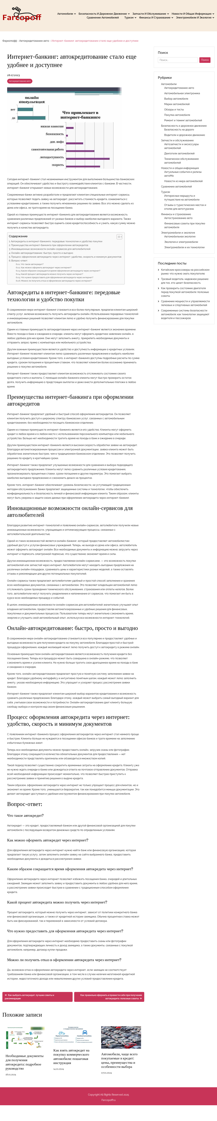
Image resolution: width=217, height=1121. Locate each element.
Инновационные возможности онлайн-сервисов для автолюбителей (50, 249)
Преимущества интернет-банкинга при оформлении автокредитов (49, 245)
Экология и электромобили (181, 241)
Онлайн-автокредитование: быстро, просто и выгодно (42, 253)
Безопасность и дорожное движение (103, 13)
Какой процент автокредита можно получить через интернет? (52, 274)
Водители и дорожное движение (184, 135)
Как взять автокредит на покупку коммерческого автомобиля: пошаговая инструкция (71, 1056)
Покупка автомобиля (177, 114)
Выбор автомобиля (176, 98)
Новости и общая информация (191, 13)
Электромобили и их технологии (184, 247)
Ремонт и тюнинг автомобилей (183, 120)
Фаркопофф (9, 40)
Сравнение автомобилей (103, 17)
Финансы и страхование (154, 17)
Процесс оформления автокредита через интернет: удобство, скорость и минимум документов (66, 256)
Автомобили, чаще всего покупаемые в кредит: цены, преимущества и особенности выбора (119, 1060)
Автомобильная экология (179, 236)
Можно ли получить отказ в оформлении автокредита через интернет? (56, 281)
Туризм (129, 17)
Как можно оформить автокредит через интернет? (46, 267)
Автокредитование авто (34, 40)
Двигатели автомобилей (179, 153)
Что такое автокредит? (32, 264)
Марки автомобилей (177, 104)
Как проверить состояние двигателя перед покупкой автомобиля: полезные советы (185, 292)
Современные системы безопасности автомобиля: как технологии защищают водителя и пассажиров (185, 314)
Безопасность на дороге (179, 129)
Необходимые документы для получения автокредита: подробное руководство (25, 1062)
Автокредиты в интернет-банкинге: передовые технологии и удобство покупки (56, 241)
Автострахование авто (178, 218)
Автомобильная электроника (182, 93)
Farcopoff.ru (109, 1100)
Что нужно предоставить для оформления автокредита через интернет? (57, 277)
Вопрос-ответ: (19, 260)
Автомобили (65, 13)
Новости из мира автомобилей (183, 181)
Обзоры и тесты (174, 109)
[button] (117, 236)
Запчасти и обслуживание (149, 13)
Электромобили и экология (193, 17)
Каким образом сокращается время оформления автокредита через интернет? (60, 271)
